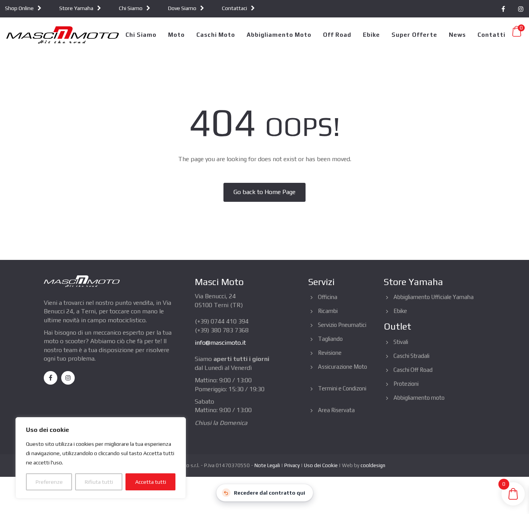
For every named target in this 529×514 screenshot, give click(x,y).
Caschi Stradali (411, 355)
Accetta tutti (150, 482)
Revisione (330, 352)
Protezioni (406, 383)
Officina (327, 297)
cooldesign (373, 465)
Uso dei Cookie (321, 465)
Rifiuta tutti (99, 482)
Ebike (371, 34)
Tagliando (330, 338)
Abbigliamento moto (419, 397)
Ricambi (328, 311)
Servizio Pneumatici (342, 324)
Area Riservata (336, 410)
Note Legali (267, 465)
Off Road (337, 34)
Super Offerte (414, 34)
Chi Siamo (140, 34)
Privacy (292, 465)
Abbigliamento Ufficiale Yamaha (433, 297)
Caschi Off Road (413, 369)
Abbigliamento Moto (279, 34)
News (457, 34)
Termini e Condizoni (342, 388)
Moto (176, 34)
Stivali (400, 342)
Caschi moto (215, 34)
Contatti (491, 34)
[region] (100, 458)
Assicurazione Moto (342, 366)
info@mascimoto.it (220, 342)
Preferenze (49, 482)
